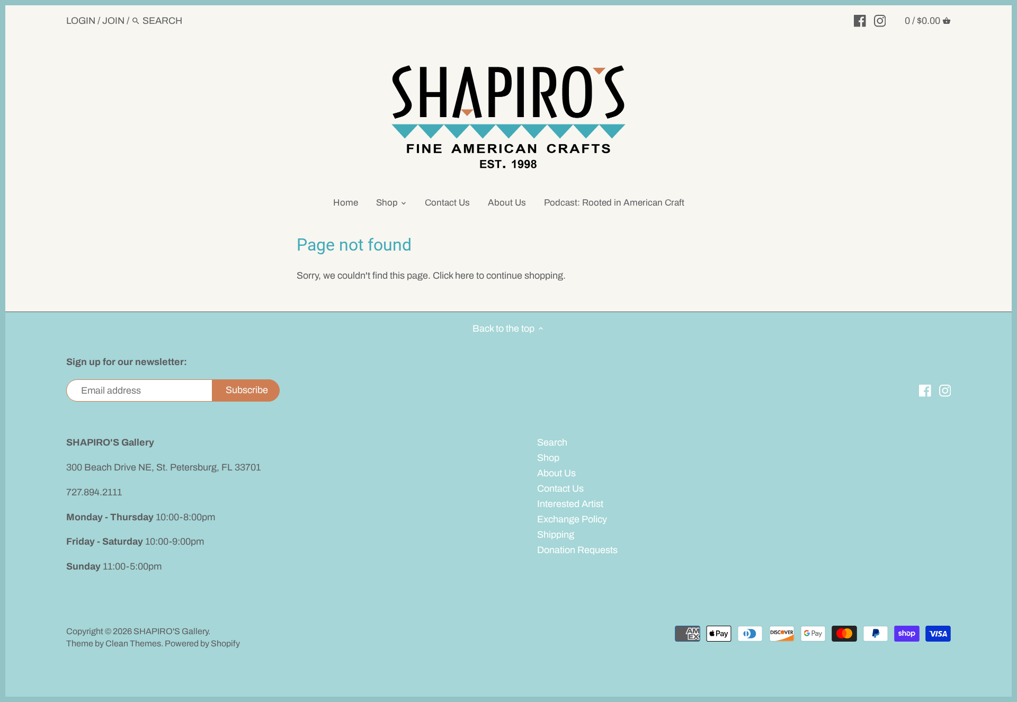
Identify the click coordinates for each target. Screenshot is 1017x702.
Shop (548, 457)
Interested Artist (570, 504)
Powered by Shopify (202, 643)
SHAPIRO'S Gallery (170, 631)
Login (80, 20)
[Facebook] (860, 20)
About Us (556, 473)
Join (113, 20)
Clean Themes (133, 643)
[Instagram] (880, 20)
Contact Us (560, 488)
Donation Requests (577, 550)
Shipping (555, 534)
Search (552, 442)
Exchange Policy (572, 519)
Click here (453, 275)
